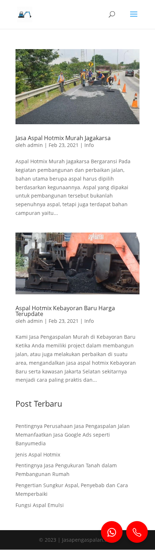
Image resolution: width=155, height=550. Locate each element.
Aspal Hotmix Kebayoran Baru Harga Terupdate (65, 311)
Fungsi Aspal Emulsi (39, 505)
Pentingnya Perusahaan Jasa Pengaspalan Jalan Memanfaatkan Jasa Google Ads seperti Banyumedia (72, 435)
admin (35, 145)
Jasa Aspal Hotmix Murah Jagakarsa (63, 138)
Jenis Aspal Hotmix (37, 454)
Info (89, 145)
